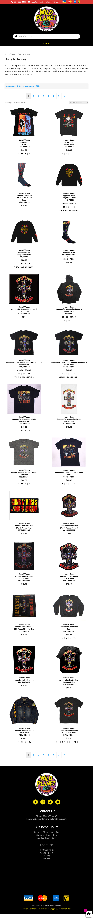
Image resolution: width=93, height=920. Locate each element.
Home (7, 54)
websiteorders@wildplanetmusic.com (45, 2)
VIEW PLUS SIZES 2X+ (24, 267)
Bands (13, 54)
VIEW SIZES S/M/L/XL (68, 210)
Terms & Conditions (29, 909)
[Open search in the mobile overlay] (46, 36)
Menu (47, 44)
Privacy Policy (43, 909)
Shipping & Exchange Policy (60, 909)
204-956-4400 (20, 2)
